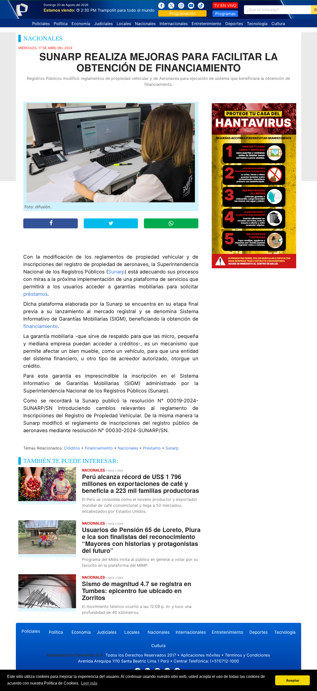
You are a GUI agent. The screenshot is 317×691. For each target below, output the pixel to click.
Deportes (234, 23)
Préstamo (152, 448)
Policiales (41, 23)
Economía (81, 23)
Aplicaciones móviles (200, 655)
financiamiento (40, 326)
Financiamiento (99, 448)
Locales (124, 23)
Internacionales (173, 23)
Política (61, 23)
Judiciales (103, 23)
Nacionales (145, 23)
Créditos (72, 448)
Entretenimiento (206, 23)
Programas (225, 13)
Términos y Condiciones (247, 655)
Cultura (278, 23)
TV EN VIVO (225, 5)
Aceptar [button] (292, 680)
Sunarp (116, 272)
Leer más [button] (89, 683)
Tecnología (257, 23)
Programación (182, 13)
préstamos (35, 294)
